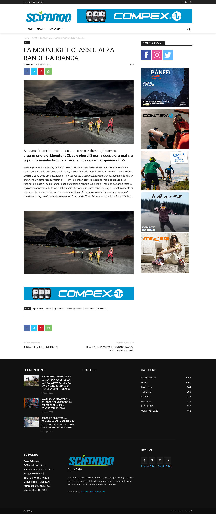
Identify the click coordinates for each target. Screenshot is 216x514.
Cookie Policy (165, 466)
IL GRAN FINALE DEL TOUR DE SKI (41, 347)
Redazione (30, 64)
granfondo (59, 308)
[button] (188, 29)
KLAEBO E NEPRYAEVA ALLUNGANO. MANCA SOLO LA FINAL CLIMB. (110, 349)
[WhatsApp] (48, 71)
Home (26, 37)
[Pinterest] (41, 71)
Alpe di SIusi (38, 308)
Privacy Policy (148, 466)
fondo (48, 308)
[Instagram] (186, 2)
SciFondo (102, 308)
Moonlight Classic (74, 308)
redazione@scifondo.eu (92, 491)
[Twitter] (190, 2)
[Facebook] (182, 2)
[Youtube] (168, 460)
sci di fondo (90, 308)
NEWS (34, 37)
